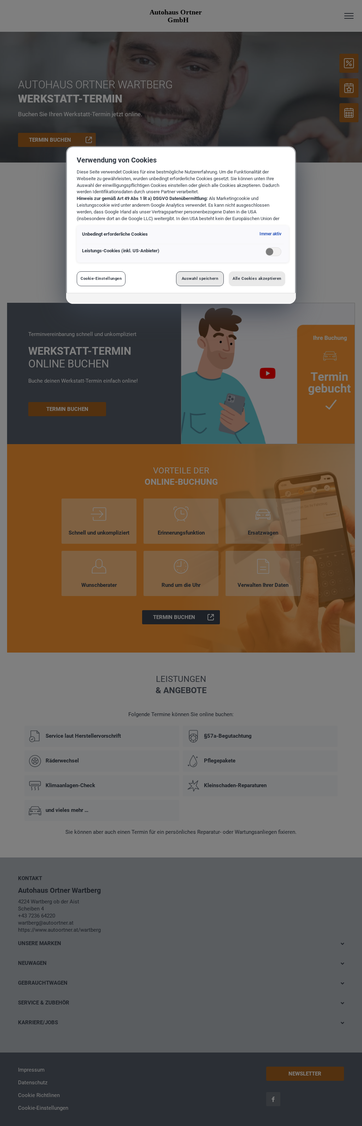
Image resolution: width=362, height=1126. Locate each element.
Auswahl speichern (200, 278)
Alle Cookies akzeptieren (257, 278)
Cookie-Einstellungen (101, 278)
